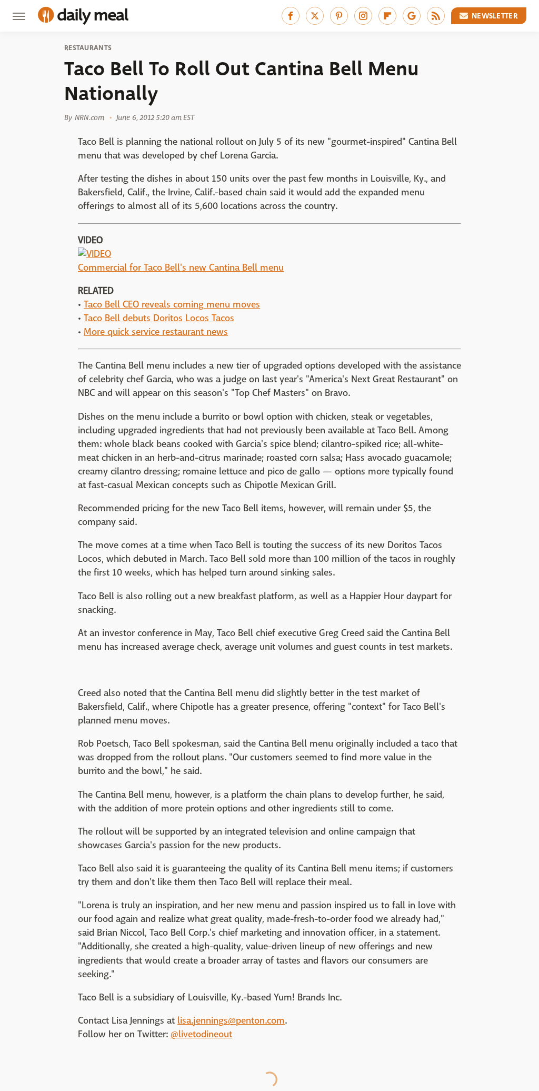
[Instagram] (363, 16)
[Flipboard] (387, 16)
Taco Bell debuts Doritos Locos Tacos (159, 318)
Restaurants (88, 48)
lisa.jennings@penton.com (231, 1021)
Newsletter (495, 16)
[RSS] (436, 16)
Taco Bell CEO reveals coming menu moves (172, 305)
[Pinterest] (339, 16)
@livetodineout (201, 1034)
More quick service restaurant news (156, 332)
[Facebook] (291, 16)
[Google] (412, 16)
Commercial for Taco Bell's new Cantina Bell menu (181, 268)
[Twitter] (315, 16)
